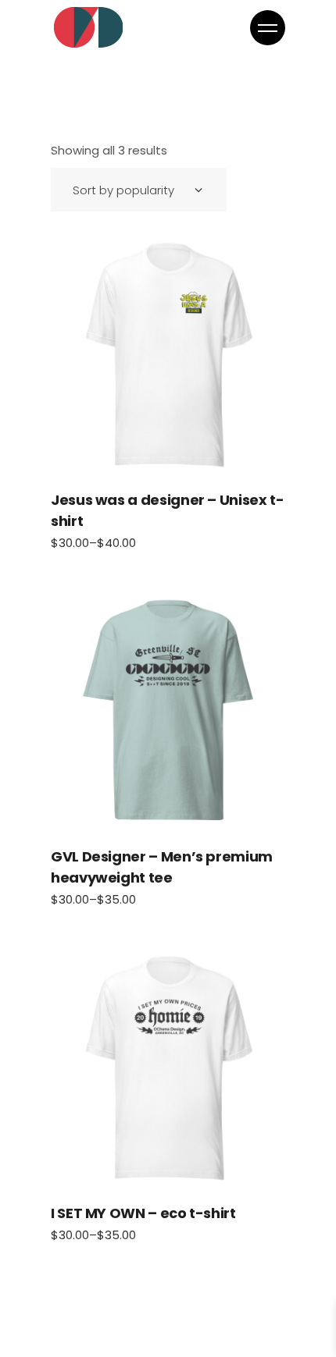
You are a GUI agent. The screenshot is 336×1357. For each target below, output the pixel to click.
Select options (168, 354)
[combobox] (139, 189)
